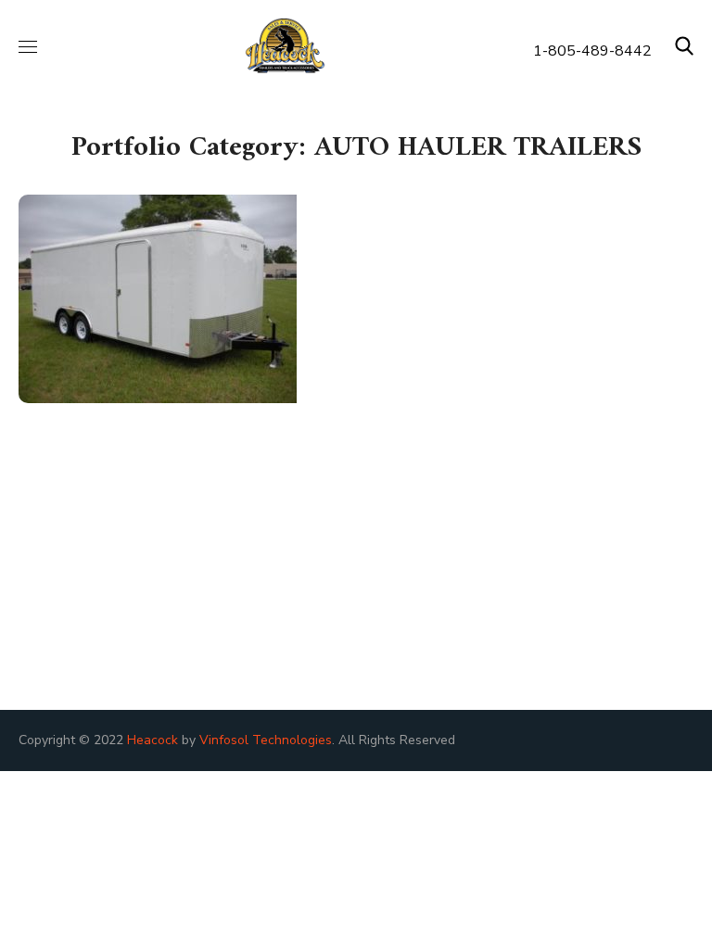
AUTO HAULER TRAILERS (158, 388)
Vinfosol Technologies (265, 740)
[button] (684, 46)
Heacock (152, 740)
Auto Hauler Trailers (190, 344)
